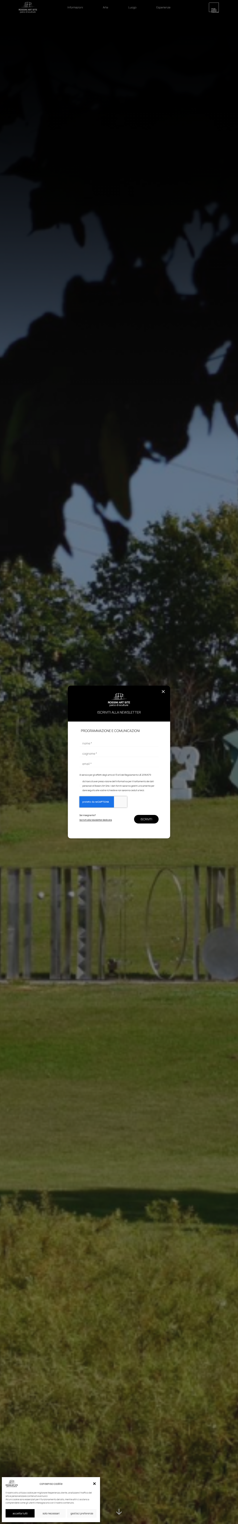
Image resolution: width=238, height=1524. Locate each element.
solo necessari (51, 1513)
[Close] (163, 691)
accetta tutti (20, 1513)
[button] (94, 1483)
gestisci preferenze (81, 1513)
